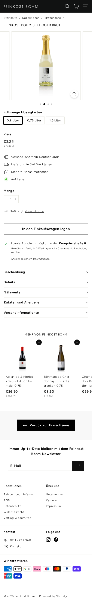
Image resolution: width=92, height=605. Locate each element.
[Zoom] (74, 94)
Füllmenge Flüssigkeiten (23, 112)
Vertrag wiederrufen (17, 517)
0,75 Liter (34, 120)
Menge (9, 191)
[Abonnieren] (78, 466)
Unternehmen (55, 494)
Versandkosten (34, 211)
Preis (8, 134)
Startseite (10, 17)
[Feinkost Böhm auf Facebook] (56, 539)
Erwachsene (53, 17)
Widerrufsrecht (14, 512)
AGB (7, 500)
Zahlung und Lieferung (19, 494)
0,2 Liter (13, 120)
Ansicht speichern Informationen (30, 258)
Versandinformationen (21, 313)
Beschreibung (14, 272)
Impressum (53, 506)
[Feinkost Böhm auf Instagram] (48, 539)
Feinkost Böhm (54, 334)
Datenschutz (12, 506)
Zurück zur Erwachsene (49, 425)
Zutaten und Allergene (21, 302)
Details (9, 282)
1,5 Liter (55, 120)
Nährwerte (12, 292)
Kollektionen (30, 17)
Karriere (51, 500)
